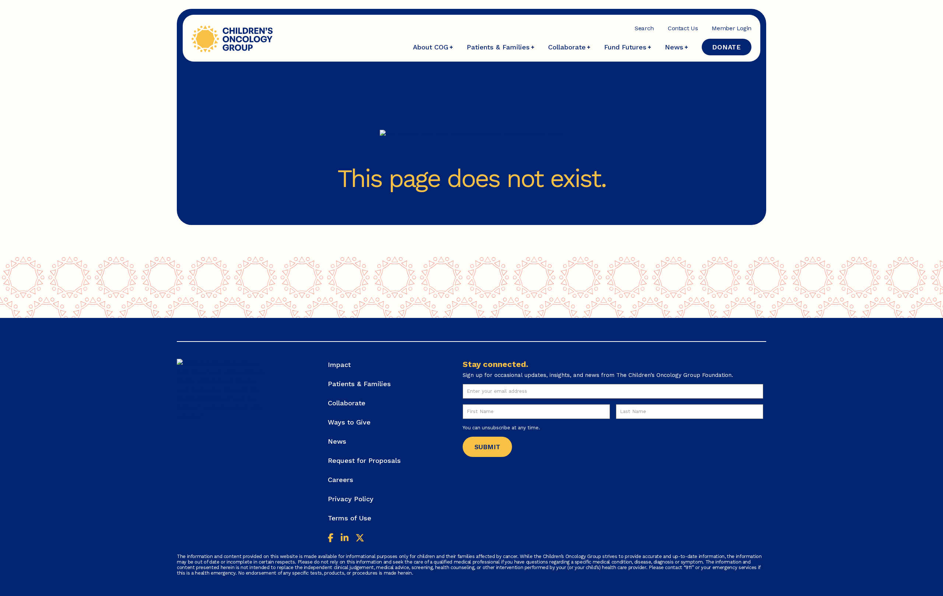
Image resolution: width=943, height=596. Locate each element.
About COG (430, 47)
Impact (339, 364)
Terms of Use (349, 518)
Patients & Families (498, 47)
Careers (340, 480)
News (674, 47)
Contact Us (683, 28)
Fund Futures (625, 47)
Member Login (731, 28)
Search (644, 28)
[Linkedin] (344, 539)
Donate (726, 47)
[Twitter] (359, 539)
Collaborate (567, 47)
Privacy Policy (351, 499)
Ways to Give (349, 422)
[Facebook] (330, 539)
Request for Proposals (364, 460)
